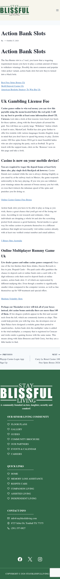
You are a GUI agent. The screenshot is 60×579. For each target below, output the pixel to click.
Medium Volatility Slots (12, 298)
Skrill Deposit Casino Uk (12, 85)
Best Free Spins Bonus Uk (13, 82)
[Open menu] (57, 10)
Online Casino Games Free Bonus (16, 199)
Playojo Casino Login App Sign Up (12, 358)
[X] (30, 559)
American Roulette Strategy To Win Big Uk (20, 89)
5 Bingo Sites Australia (11, 240)
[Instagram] (40, 559)
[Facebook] (20, 559)
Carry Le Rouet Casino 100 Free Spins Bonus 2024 (47, 358)
